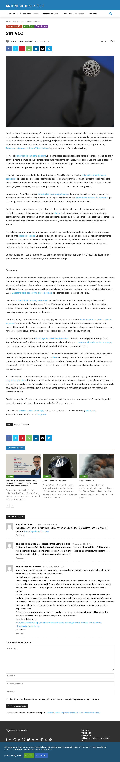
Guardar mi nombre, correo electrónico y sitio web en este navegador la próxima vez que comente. (54, 699)
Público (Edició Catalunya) (31, 410)
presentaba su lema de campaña (92, 197)
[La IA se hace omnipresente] (60, 466)
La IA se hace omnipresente (55, 481)
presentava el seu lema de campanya (94, 342)
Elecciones (41, 26)
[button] (110, 13)
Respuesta (20, 535)
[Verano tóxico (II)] (96, 466)
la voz (58, 213)
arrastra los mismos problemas (53, 194)
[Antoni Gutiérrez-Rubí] (8, 41)
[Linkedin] (36, 48)
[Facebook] (9, 48)
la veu (56, 357)
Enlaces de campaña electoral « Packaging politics (43, 543)
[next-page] (12, 506)
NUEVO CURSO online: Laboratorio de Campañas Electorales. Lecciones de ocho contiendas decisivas (21, 483)
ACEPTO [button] (28, 755)
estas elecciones (27, 236)
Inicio (8, 21)
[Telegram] (49, 48)
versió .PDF (90, 410)
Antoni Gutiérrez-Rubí (22, 41)
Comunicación (18, 21)
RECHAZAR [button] (41, 755)
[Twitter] (15, 48)
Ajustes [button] (17, 755)
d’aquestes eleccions (16, 380)
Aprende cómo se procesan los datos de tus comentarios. (72, 713)
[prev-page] (8, 506)
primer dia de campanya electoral (32, 300)
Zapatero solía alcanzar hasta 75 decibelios (27, 148)
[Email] (42, 48)
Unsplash (41, 414)
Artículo (17, 424)
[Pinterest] (22, 48)
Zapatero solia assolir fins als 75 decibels (32, 293)
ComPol (29, 21)
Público (26, 424)
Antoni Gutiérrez (25, 524)
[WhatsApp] (29, 48)
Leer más (8, 755)
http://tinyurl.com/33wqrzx (36, 531)
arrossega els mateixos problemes (52, 338)
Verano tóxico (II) (86, 481)
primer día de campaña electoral (30, 156)
